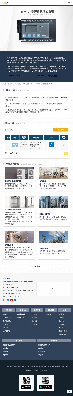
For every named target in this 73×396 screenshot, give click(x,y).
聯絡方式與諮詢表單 (44, 345)
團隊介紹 (5, 355)
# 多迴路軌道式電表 (52, 76)
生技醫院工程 (7, 317)
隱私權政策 (41, 351)
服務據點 (40, 348)
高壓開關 (34, 324)
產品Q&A (62, 328)
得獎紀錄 (5, 351)
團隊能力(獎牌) (21, 314)
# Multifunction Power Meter (25, 76)
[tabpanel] (36, 33)
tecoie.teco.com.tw (12, 296)
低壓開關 (34, 314)
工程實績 (9, 310)
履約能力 (5, 348)
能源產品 (37, 310)
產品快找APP (63, 334)
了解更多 (36, 266)
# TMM (11, 76)
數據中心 (23, 310)
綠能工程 (5, 314)
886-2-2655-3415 (11, 287)
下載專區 (61, 317)
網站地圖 (40, 355)
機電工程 (5, 324)
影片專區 (61, 321)
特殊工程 (5, 328)
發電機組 (34, 321)
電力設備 (34, 317)
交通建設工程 (7, 321)
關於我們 (19, 341)
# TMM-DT (40, 76)
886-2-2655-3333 (11, 285)
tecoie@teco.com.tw (12, 293)
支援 (64, 310)
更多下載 (61, 130)
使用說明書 (15, 145)
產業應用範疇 (63, 331)
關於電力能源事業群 (9, 345)
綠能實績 (51, 310)
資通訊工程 (6, 331)
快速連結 (61, 324)
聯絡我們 (54, 341)
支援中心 (61, 314)
